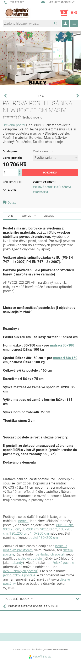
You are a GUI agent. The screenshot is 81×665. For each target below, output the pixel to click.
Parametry (28, 215)
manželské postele (60, 563)
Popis (10, 215)
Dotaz (12, 202)
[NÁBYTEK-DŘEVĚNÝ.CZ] (17, 13)
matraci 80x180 (62, 345)
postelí (23, 521)
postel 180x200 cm (43, 538)
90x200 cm (48, 529)
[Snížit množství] (20, 174)
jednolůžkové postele (19, 575)
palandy (17, 563)
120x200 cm (18, 533)
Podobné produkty (19, 598)
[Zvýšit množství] (20, 171)
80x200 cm (30, 529)
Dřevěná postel (14, 125)
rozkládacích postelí (50, 554)
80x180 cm (64, 525)
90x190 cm (11, 529)
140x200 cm (39, 533)
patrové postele (30, 559)
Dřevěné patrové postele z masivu (33, 606)
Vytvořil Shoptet (42, 656)
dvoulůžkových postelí (20, 571)
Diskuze (48, 215)
